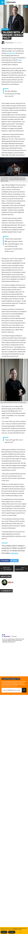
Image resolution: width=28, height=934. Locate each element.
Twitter (14, 560)
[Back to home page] (16, 2)
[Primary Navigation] (2, 2)
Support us (3, 932)
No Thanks (19, 932)
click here (14, 553)
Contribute (11, 932)
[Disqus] (14, 612)
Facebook (5, 560)
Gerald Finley (11, 53)
